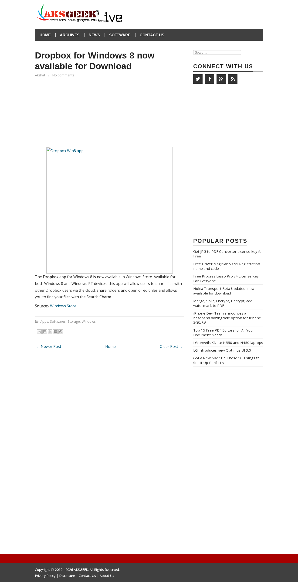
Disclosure (67, 575)
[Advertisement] (208, 12)
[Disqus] (109, 414)
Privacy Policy (45, 575)
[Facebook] (209, 79)
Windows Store (63, 305)
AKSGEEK (81, 569)
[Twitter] (198, 79)
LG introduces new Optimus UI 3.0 (222, 350)
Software (120, 35)
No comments (63, 75)
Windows (89, 321)
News (94, 35)
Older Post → (171, 346)
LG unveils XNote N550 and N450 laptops (228, 342)
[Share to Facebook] (55, 331)
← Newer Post (48, 346)
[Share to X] (50, 331)
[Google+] (221, 79)
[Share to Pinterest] (60, 331)
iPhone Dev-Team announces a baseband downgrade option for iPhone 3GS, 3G (227, 318)
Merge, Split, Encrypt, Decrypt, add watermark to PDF (222, 303)
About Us (107, 575)
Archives (70, 35)
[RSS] (232, 79)
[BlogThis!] (44, 331)
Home (45, 35)
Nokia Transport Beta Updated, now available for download (223, 290)
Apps (44, 321)
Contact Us (152, 35)
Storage (74, 321)
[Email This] (39, 331)
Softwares (58, 321)
